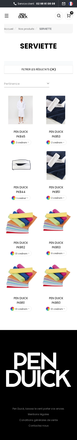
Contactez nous (39, 425)
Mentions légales (38, 414)
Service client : (36, 3)
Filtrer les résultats (39, 69)
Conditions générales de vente (38, 420)
